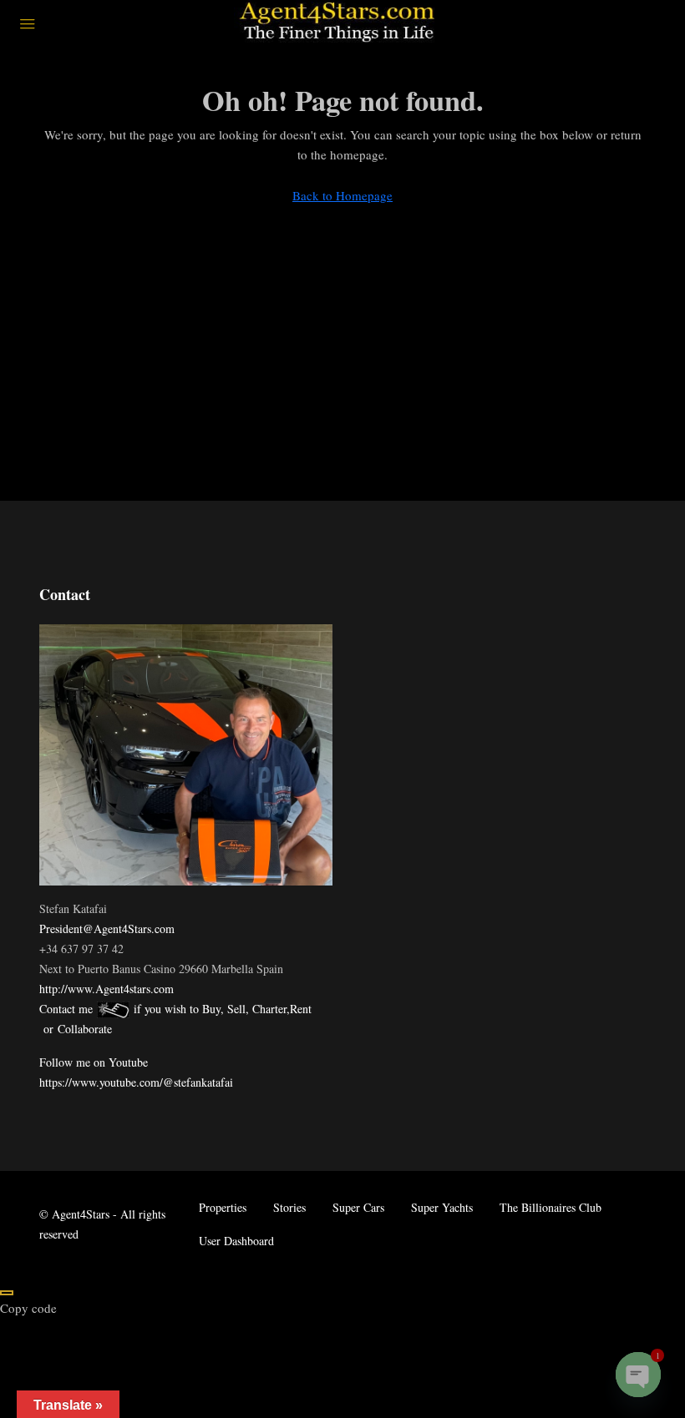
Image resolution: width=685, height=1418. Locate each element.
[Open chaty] (638, 1374)
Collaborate (85, 1029)
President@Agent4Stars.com (107, 928)
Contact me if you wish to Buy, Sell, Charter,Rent (175, 1009)
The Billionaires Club (550, 1207)
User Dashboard (236, 1241)
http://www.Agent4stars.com (106, 989)
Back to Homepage (342, 195)
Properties (222, 1207)
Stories (289, 1207)
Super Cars (358, 1207)
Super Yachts (442, 1207)
